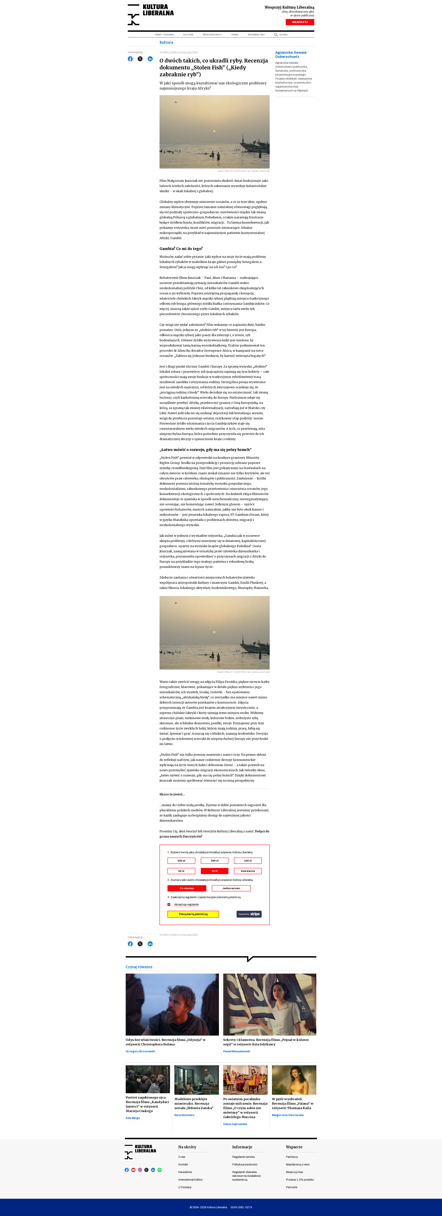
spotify (159, 1170)
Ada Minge (133, 1118)
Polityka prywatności (244, 1164)
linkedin (153, 1170)
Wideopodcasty (212, 34)
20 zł (215, 871)
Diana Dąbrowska (235, 1124)
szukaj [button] (283, 34)
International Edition (190, 1179)
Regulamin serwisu (243, 1156)
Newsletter (185, 1172)
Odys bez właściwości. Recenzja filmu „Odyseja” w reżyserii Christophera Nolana (165, 1042)
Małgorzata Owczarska (288, 1115)
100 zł (248, 860)
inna (248, 871)
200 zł (214, 860)
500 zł (181, 860)
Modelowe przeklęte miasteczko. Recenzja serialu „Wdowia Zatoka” (193, 1103)
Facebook (130, 58)
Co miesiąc (187, 888)
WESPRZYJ (300, 22)
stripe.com (249, 914)
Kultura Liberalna (151, 14)
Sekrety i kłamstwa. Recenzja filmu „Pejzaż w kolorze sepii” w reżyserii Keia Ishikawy (266, 1042)
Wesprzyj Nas (294, 1172)
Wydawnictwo (256, 34)
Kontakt (183, 1164)
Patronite (291, 1187)
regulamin (193, 904)
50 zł (181, 871)
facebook (127, 1170)
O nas (181, 1156)
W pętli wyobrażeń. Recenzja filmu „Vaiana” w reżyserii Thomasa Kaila (292, 1103)
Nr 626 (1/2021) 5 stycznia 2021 (179, 52)
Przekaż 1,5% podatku (300, 1179)
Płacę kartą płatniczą (193, 914)
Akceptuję (186, 904)
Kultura (188, 34)
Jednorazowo (231, 888)
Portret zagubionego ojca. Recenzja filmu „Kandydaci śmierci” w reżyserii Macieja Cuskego (147, 1104)
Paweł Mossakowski (236, 1051)
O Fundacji (184, 1187)
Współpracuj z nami (297, 1164)
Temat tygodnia (164, 34)
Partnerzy (292, 1156)
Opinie (234, 34)
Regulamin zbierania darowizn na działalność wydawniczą (246, 1176)
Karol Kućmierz (184, 1115)
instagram (140, 1170)
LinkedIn (150, 58)
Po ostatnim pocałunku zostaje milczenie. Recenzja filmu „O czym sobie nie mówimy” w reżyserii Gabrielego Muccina (245, 1108)
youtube (133, 1170)
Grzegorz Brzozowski (140, 1051)
